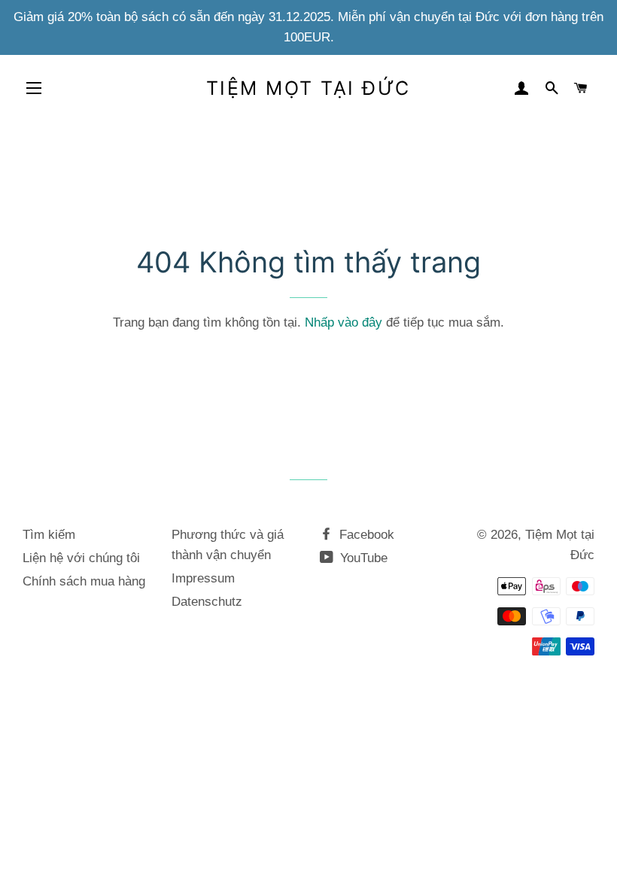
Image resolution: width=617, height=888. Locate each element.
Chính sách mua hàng (84, 581)
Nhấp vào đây (343, 322)
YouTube (362, 558)
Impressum (203, 578)
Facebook (365, 535)
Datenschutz (207, 602)
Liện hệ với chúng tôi (81, 558)
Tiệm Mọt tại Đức (308, 88)
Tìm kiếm (49, 535)
